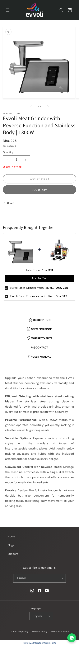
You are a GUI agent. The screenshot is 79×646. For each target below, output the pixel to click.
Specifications (41, 329)
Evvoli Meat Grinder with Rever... (32, 288)
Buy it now (40, 190)
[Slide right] (48, 106)
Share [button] (10, 203)
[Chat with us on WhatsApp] (71, 637)
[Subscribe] (61, 578)
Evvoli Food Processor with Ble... (32, 296)
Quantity (8, 152)
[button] (7, 10)
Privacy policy (39, 631)
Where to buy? (41, 338)
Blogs (11, 545)
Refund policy (20, 631)
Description (41, 320)
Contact (41, 347)
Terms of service (60, 631)
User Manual (41, 356)
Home (11, 536)
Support (13, 553)
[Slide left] (31, 106)
